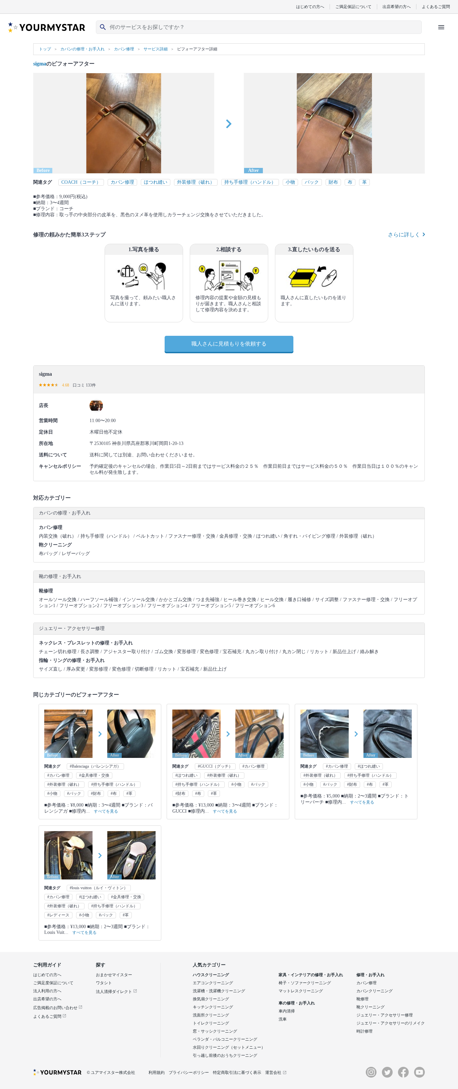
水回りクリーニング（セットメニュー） (229, 1047)
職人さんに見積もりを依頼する (229, 344)
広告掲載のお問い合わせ (55, 1007)
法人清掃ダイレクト (114, 991)
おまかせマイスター (114, 974)
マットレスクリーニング (301, 991)
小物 (290, 182)
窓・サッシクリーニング (215, 1031)
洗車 (283, 1019)
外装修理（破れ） (196, 182)
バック (312, 182)
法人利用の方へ (47, 991)
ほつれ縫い (155, 182)
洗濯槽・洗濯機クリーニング (219, 991)
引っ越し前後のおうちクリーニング (225, 1055)
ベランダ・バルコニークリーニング (225, 1039)
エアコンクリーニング (213, 983)
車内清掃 (287, 1011)
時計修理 (364, 1031)
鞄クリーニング (55, 544)
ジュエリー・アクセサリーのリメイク (390, 1023)
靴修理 (46, 590)
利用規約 (157, 1073)
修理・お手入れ (370, 974)
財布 (333, 182)
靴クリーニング (370, 1007)
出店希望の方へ (397, 6)
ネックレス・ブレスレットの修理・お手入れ (86, 642)
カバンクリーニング (374, 991)
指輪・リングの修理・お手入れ (72, 660)
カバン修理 (122, 182)
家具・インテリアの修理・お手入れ (311, 974)
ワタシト (104, 983)
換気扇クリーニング (211, 999)
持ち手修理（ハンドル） (250, 182)
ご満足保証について (353, 6)
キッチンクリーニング (213, 1007)
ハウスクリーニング (211, 974)
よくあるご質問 (436, 6)
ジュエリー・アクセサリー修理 (384, 1015)
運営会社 (273, 1073)
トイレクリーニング (211, 1023)
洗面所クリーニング (211, 1015)
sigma (39, 63)
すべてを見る (106, 811)
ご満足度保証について (53, 983)
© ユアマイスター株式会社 (111, 1073)
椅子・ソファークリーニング (305, 983)
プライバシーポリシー (189, 1073)
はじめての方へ (310, 6)
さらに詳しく (404, 234)
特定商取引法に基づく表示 (237, 1073)
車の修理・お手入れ (297, 1003)
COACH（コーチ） (81, 182)
